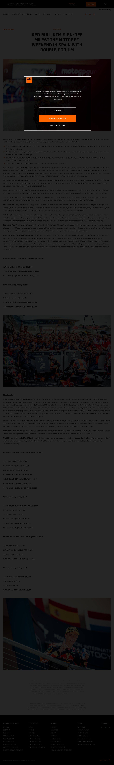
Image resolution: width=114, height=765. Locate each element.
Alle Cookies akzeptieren (57, 118)
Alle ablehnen (57, 110)
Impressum (60, 99)
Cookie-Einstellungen (57, 125)
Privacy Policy (55, 99)
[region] (57, 103)
